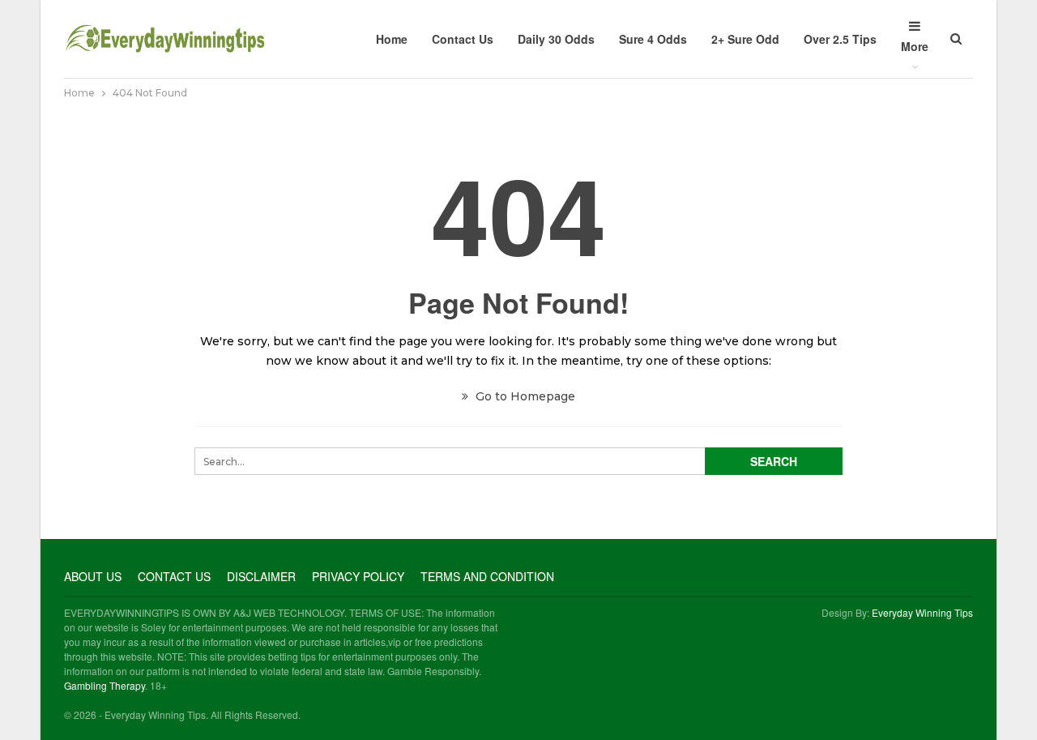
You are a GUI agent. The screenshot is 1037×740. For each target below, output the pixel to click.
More (914, 46)
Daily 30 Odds (556, 39)
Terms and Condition (487, 576)
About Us (93, 576)
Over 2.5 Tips (840, 39)
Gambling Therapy (104, 685)
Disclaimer (261, 576)
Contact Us (462, 39)
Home (392, 39)
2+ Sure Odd (745, 39)
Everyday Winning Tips (922, 612)
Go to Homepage (523, 396)
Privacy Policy (358, 576)
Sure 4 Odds (653, 39)
